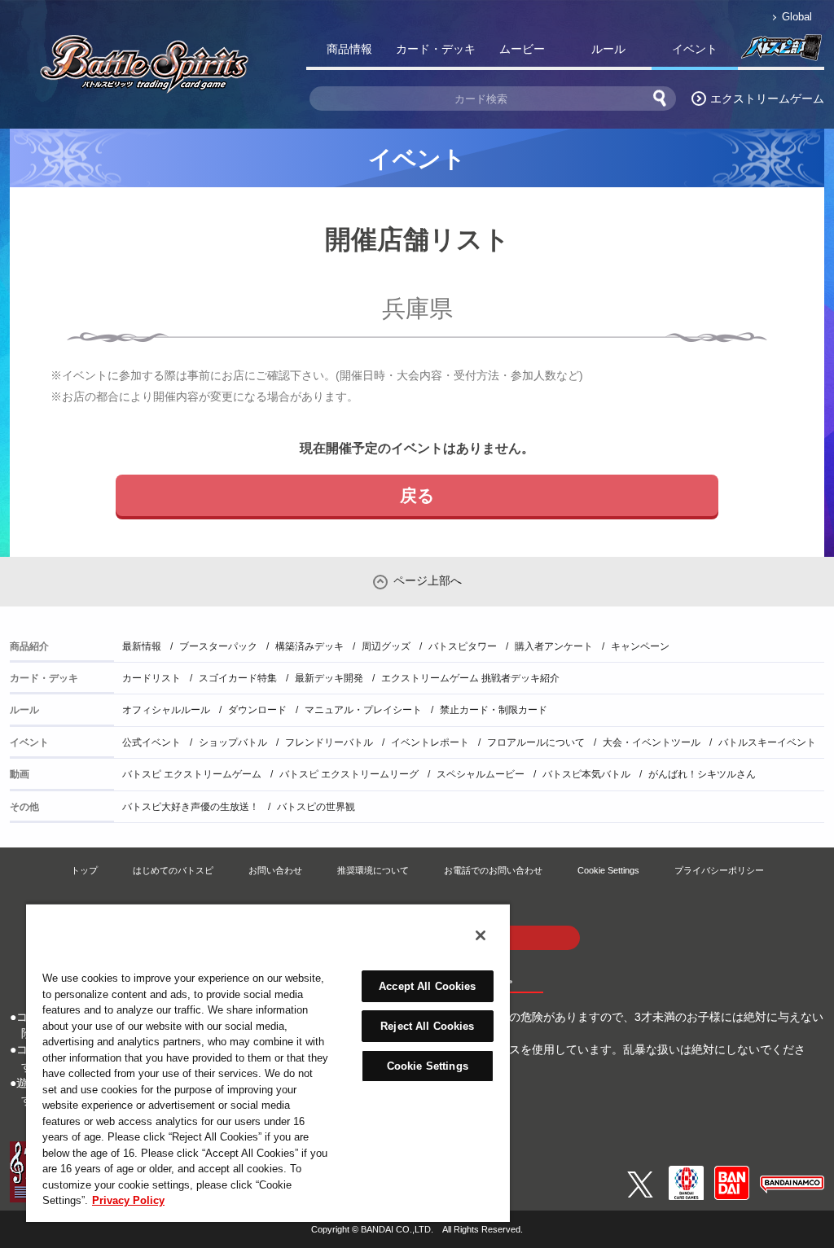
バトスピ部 (781, 52)
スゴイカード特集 (238, 678)
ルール (608, 48)
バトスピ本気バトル (586, 774)
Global (797, 17)
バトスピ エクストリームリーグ (349, 774)
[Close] (480, 935)
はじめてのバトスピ (173, 870)
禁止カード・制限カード (493, 710)
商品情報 (349, 48)
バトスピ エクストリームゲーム (191, 774)
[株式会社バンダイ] (731, 1172)
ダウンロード (257, 710)
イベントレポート (430, 742)
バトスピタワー (462, 646)
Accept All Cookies (427, 986)
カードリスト (151, 678)
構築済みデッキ (309, 646)
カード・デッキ (436, 48)
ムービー (522, 48)
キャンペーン (640, 646)
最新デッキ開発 (329, 678)
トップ (84, 870)
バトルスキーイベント (767, 742)
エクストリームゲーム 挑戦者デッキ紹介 (470, 678)
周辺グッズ (386, 646)
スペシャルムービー (481, 774)
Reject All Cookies (427, 1026)
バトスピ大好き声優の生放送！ (190, 806)
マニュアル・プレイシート (363, 710)
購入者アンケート (554, 646)
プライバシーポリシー (719, 870)
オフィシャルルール (166, 710)
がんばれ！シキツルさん (702, 774)
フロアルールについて (536, 742)
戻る (417, 495)
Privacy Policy (128, 1200)
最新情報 (141, 646)
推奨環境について (373, 870)
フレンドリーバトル (329, 742)
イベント (695, 48)
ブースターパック (218, 646)
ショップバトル (233, 742)
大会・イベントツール (651, 742)
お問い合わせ (275, 870)
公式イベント (151, 742)
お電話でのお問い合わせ (493, 870)
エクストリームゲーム (767, 98)
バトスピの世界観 (316, 806)
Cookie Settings (608, 870)
